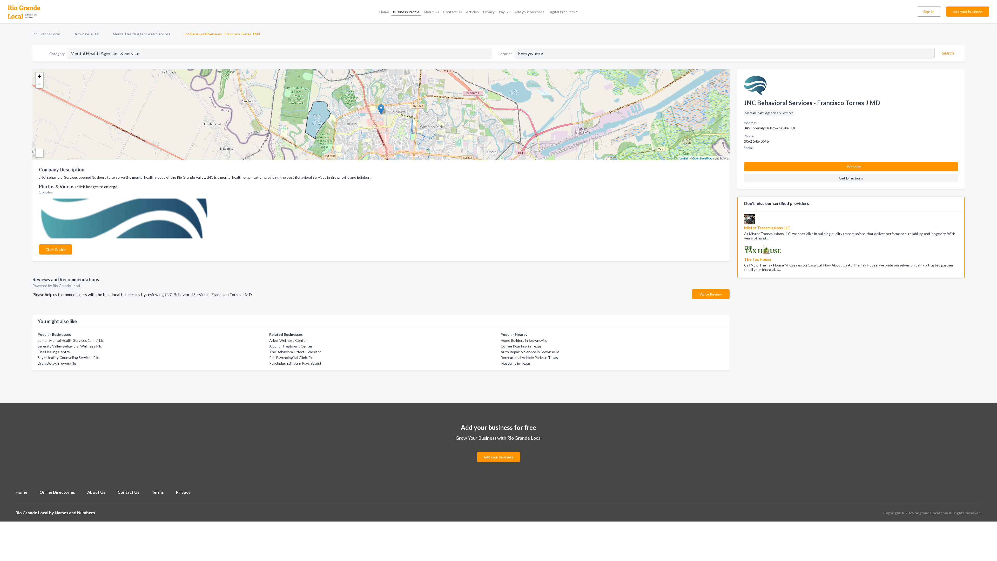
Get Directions (851, 178)
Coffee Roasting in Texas (521, 346)
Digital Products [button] (562, 12)
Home (384, 12)
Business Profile (406, 12)
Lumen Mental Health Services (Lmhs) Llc (71, 340)
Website (854, 166)
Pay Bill (504, 12)
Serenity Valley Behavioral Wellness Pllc (70, 346)
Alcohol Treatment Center (290, 346)
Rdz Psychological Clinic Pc (291, 357)
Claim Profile (55, 249)
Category (57, 53)
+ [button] (39, 76)
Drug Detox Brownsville (57, 363)
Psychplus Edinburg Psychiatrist (295, 363)
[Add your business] (498, 450)
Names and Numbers (75, 512)
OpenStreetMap (702, 158)
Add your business (529, 12)
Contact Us (452, 12)
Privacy (489, 12)
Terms (158, 492)
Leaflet (683, 158)
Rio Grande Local (46, 34)
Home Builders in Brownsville (524, 340)
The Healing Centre (54, 352)
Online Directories (57, 492)
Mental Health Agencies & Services (141, 34)
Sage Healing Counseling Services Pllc (68, 357)
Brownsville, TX (86, 34)
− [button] (39, 84)
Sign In (928, 11)
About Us (431, 12)
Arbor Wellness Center (288, 340)
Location (505, 53)
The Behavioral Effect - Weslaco (295, 352)
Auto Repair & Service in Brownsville (530, 352)
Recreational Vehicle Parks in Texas (529, 357)
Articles (472, 12)
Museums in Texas (516, 363)
